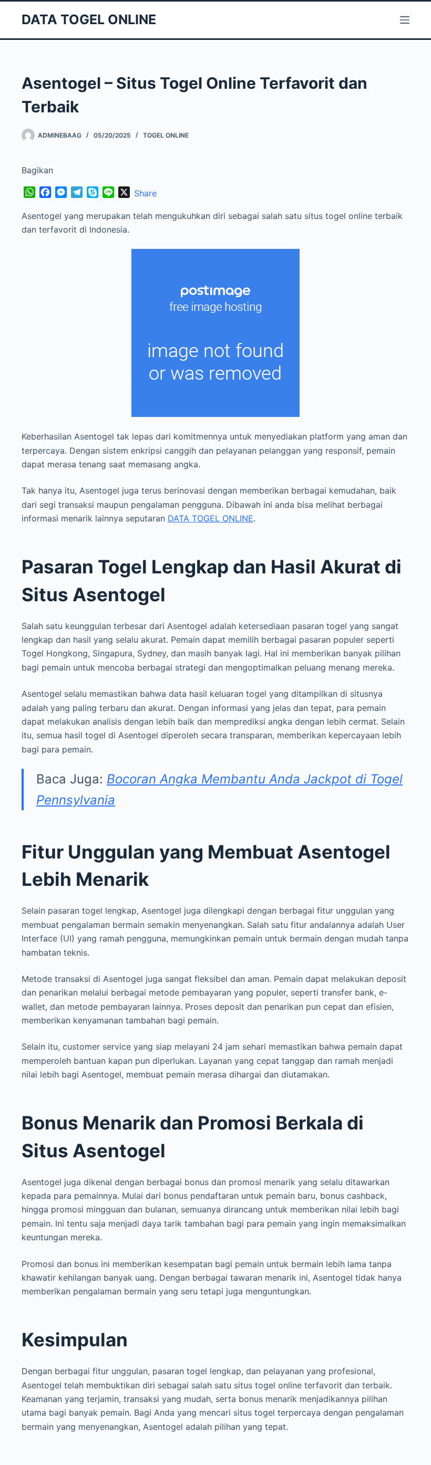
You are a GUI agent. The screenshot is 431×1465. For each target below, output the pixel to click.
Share (145, 193)
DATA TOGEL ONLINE (89, 19)
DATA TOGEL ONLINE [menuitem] (210, 518)
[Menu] (404, 20)
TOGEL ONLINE (166, 135)
